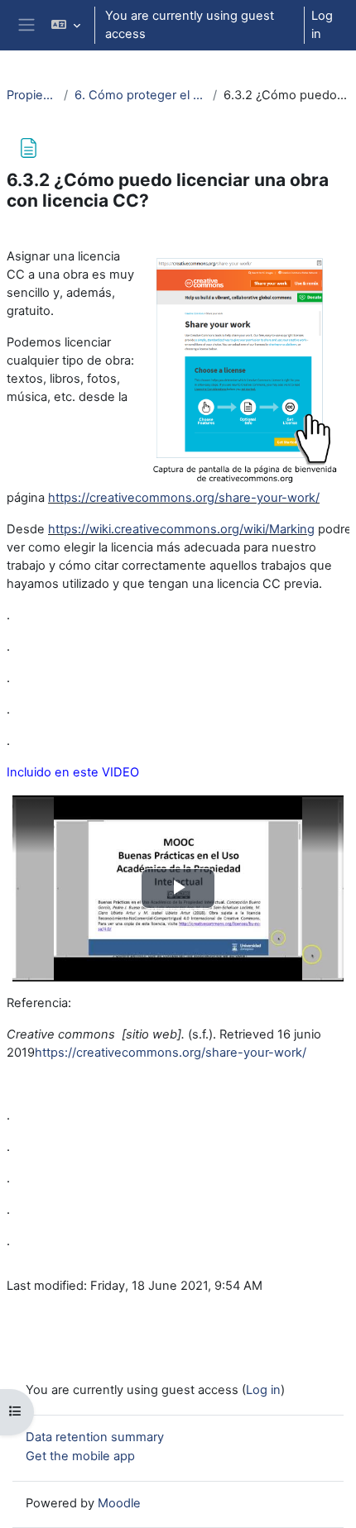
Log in (322, 24)
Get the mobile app (80, 1456)
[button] (65, 25)
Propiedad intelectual (32, 95)
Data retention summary (95, 1437)
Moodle (119, 1503)
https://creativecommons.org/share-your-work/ (184, 497)
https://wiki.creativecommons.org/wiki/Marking (181, 529)
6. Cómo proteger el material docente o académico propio (141, 95)
